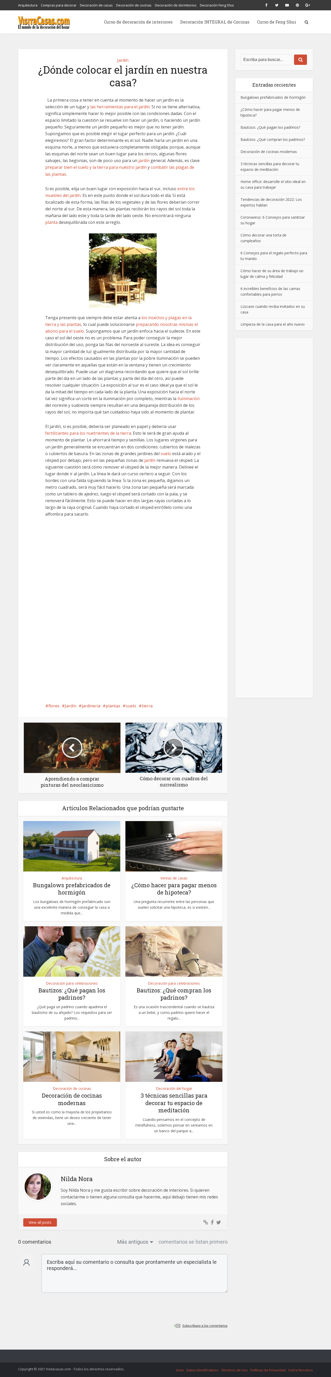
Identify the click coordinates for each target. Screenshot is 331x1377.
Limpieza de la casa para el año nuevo (272, 324)
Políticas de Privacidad (267, 1370)
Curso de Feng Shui (276, 22)
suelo (166, 453)
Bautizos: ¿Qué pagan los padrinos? (72, 993)
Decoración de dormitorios (176, 5)
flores (53, 706)
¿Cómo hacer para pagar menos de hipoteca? (174, 888)
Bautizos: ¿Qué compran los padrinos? (174, 993)
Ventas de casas (173, 878)
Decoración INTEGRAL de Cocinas (214, 22)
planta (51, 222)
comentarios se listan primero (193, 1242)
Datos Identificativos (202, 1370)
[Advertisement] (122, 561)
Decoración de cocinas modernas (72, 1099)
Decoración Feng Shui (217, 5)
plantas (113, 706)
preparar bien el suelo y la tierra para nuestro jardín (96, 167)
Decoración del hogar (174, 1088)
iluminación (188, 398)
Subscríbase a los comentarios (205, 1326)
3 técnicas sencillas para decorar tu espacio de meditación (174, 1103)
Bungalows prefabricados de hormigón (71, 888)
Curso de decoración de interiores (138, 22)
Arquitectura (27, 5)
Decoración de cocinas (134, 5)
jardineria (91, 706)
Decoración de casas (96, 5)
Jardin (70, 706)
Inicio (180, 1370)
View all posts (40, 1222)
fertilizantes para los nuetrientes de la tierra (88, 433)
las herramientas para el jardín (120, 107)
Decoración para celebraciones (72, 983)
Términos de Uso (234, 1370)
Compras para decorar (59, 5)
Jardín (123, 60)
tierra (147, 706)
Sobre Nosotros (300, 1370)
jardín (143, 160)
